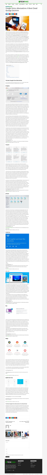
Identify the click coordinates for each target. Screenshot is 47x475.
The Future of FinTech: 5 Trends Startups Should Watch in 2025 (25, 438)
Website (8, 142)
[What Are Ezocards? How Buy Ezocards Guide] (17, 434)
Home (6, 4)
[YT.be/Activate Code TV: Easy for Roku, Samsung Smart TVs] (9, 434)
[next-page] (28, 430)
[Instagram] (8, 470)
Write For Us (19, 465)
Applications (7, 6)
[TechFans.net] (23, 1)
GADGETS (27, 4)
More (36, 4)
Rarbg (31, 463)
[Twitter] (8, 14)
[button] (41, 4)
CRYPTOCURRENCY (24, 436)
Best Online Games (33, 465)
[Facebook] (6, 14)
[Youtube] (13, 470)
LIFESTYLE (30, 4)
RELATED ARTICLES (8, 430)
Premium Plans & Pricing (9, 227)
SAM (10, 425)
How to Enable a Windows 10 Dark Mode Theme (24, 422)
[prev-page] (27, 430)
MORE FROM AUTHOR (14, 430)
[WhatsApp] (11, 14)
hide (12, 65)
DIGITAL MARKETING (22, 4)
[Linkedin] (13, 14)
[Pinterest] (9, 14)
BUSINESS (13, 4)
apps (18, 54)
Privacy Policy (19, 462)
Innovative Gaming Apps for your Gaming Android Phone (10, 422)
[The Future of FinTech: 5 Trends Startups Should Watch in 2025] (25, 434)
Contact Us (19, 463)
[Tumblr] (16, 14)
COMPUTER (16, 4)
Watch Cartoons (33, 462)
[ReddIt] (14, 14)
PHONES (34, 4)
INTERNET (9, 4)
